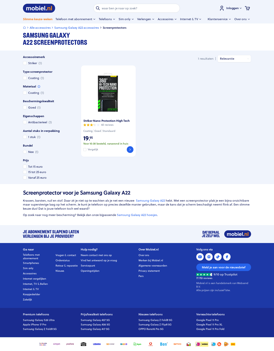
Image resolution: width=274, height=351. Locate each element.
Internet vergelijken (34, 279)
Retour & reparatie (67, 265)
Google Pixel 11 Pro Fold (210, 329)
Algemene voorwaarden (152, 265)
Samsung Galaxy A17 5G (95, 329)
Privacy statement (149, 271)
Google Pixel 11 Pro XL (209, 324)
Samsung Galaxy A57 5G (95, 320)
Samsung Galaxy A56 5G (95, 324)
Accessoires (30, 273)
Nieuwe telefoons (150, 314)
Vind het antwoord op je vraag (99, 260)
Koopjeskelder (31, 294)
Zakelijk (27, 299)
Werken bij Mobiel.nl (150, 260)
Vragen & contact (66, 255)
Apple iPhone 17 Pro (34, 324)
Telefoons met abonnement (31, 256)
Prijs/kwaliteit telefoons (97, 314)
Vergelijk (93, 149)
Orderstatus (63, 260)
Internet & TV (31, 289)
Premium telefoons (36, 314)
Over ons (143, 255)
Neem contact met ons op (96, 255)
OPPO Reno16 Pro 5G (150, 329)
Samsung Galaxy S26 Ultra (39, 320)
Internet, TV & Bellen (35, 284)
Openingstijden (90, 271)
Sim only (28, 268)
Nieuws (60, 271)
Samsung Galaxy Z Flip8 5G (154, 324)
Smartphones (31, 263)
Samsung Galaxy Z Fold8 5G (40, 329)
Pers (141, 276)
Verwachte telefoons (210, 314)
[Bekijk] (130, 149)
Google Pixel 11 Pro (207, 320)
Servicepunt (88, 265)
